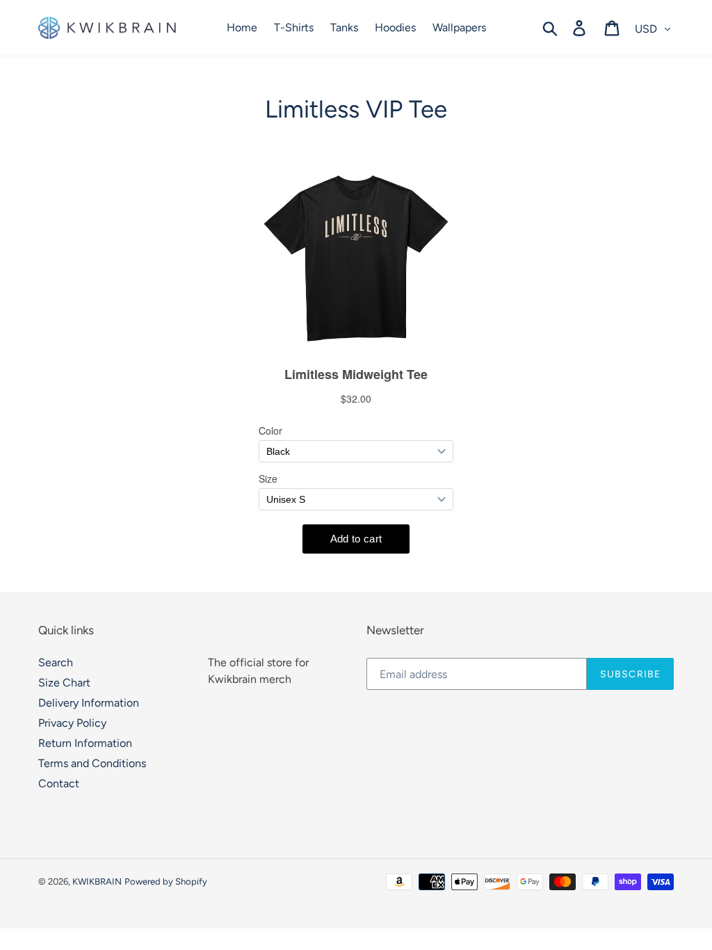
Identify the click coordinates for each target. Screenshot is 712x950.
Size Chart (64, 682)
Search (55, 662)
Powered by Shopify (165, 881)
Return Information (85, 743)
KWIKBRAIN (97, 881)
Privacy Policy (72, 723)
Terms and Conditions (92, 763)
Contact (58, 783)
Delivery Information (88, 702)
